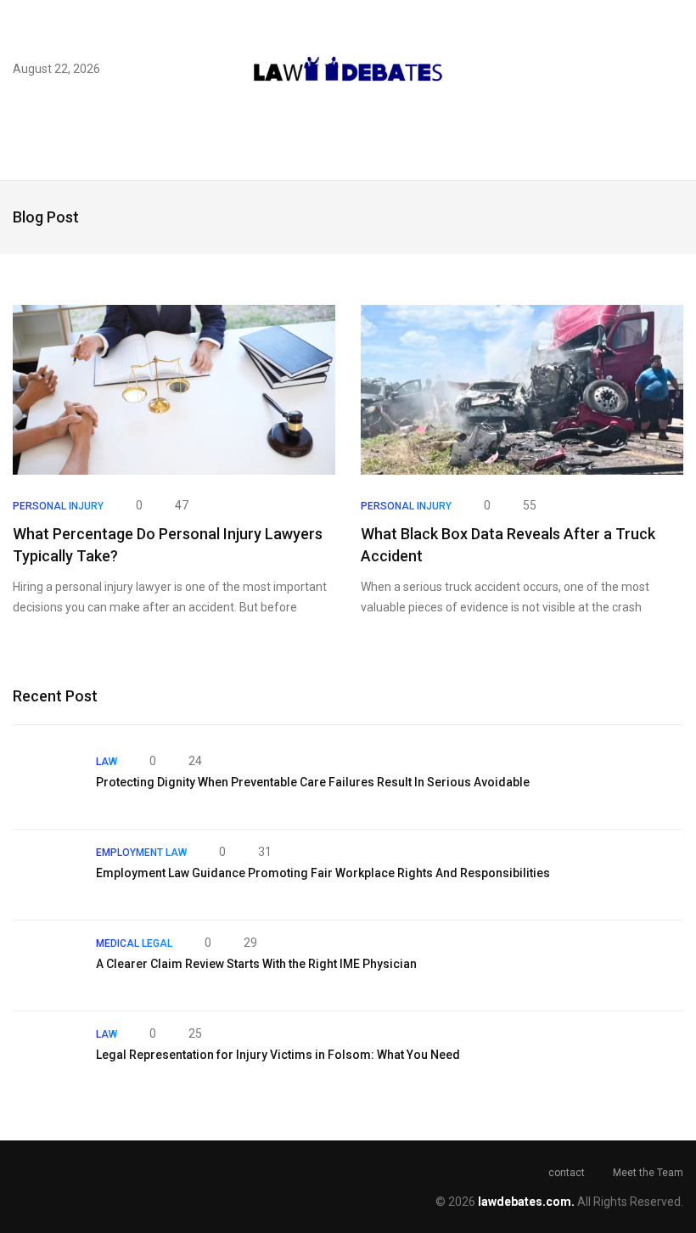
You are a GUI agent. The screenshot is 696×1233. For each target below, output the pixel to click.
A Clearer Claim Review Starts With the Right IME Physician (256, 964)
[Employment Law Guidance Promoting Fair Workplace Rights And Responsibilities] (46, 875)
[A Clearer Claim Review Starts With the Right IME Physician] (46, 965)
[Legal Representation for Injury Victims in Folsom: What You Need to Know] (46, 1056)
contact (566, 1173)
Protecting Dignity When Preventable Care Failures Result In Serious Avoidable (313, 782)
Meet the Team (648, 1173)
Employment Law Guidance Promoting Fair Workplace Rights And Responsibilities (323, 873)
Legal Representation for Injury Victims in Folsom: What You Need (278, 1054)
